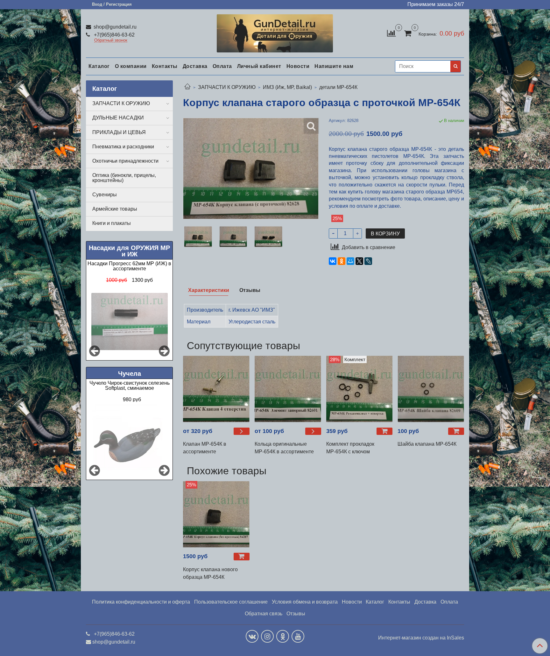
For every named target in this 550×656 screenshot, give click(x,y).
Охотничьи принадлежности (125, 161)
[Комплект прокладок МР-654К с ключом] (359, 389)
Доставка (195, 66)
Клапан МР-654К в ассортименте (204, 447)
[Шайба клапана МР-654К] (431, 389)
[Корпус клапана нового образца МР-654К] (216, 514)
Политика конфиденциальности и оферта (141, 602)
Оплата (222, 66)
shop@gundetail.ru (114, 27)
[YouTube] (298, 636)
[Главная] (187, 87)
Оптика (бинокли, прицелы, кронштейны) (124, 177)
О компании (131, 66)
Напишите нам (333, 66)
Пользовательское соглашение (231, 602)
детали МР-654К (338, 87)
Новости (298, 66)
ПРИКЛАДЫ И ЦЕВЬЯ (119, 132)
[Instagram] (267, 636)
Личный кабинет (259, 66)
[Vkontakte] (252, 636)
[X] (359, 261)
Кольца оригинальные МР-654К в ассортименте (284, 447)
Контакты (165, 66)
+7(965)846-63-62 (114, 34)
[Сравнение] (391, 33)
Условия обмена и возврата (305, 602)
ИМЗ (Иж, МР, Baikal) (287, 87)
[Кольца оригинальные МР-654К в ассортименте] (288, 389)
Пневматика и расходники (123, 146)
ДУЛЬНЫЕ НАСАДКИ (118, 117)
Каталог (99, 66)
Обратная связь (263, 613)
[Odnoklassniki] (282, 636)
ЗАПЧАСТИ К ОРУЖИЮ (227, 87)
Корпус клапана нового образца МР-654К (210, 573)
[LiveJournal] (368, 261)
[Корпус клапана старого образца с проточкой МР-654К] (198, 237)
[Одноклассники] (341, 261)
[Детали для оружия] (275, 32)
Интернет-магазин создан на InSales (421, 637)
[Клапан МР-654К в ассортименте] (216, 389)
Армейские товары (114, 209)
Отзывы (295, 613)
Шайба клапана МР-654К (427, 444)
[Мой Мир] (350, 261)
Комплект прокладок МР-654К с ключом (350, 447)
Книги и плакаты (111, 223)
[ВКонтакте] (332, 261)
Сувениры (104, 194)
